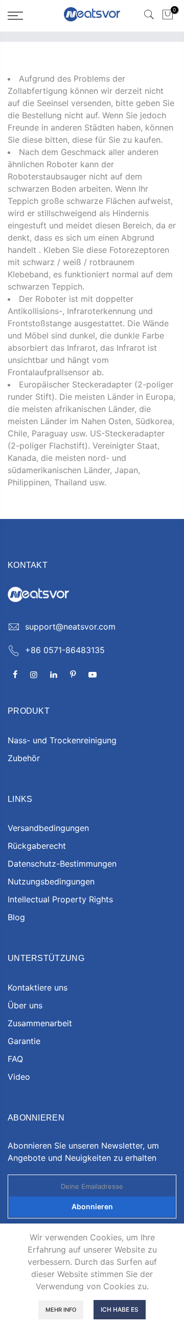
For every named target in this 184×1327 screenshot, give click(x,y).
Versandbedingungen (48, 828)
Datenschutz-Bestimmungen (62, 863)
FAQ (15, 1059)
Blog (16, 917)
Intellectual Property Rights (60, 899)
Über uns (25, 1005)
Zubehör (24, 758)
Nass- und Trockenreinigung (62, 740)
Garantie (24, 1041)
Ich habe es (120, 1309)
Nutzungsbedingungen (51, 881)
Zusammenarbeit (40, 1023)
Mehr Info (60, 1309)
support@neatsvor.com (70, 626)
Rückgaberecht (37, 846)
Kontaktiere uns (37, 987)
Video (19, 1077)
